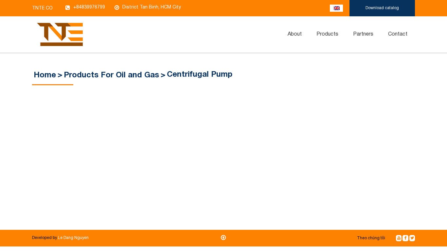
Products (327, 34)
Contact (397, 34)
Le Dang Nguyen (73, 238)
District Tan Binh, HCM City (151, 7)
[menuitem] (294, 34)
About (295, 34)
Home (45, 75)
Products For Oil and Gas (111, 75)
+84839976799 (89, 7)
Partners (363, 34)
